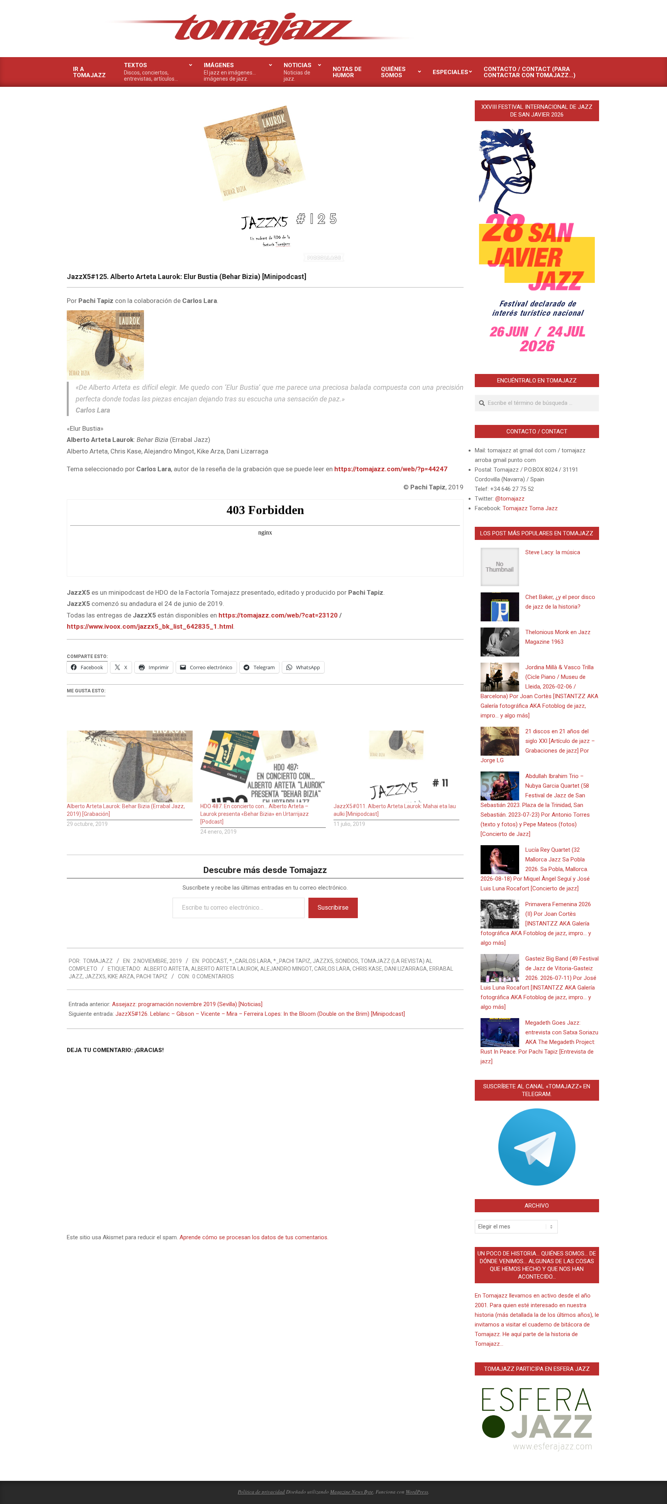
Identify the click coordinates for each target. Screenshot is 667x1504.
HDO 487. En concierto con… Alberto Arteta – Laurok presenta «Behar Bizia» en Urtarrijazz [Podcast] (254, 814)
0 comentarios (213, 976)
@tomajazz (510, 498)
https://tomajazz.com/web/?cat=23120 (278, 615)
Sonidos (346, 961)
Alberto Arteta (166, 969)
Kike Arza (121, 976)
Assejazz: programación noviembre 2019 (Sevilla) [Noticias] (187, 1004)
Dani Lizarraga (405, 969)
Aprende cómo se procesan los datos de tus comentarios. (253, 1237)
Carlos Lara (332, 969)
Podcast (214, 961)
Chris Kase (367, 969)
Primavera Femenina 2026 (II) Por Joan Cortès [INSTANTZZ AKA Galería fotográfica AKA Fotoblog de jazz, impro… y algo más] (536, 923)
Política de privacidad (261, 1491)
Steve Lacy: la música (552, 552)
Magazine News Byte (351, 1491)
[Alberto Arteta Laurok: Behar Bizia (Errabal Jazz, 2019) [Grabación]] (130, 766)
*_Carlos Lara (250, 961)
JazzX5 (323, 961)
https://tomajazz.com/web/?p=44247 (390, 469)
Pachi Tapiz (152, 976)
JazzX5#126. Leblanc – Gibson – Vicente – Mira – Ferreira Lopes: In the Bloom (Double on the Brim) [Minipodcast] (260, 1013)
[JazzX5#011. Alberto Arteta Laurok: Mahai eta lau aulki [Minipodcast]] (396, 766)
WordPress (417, 1491)
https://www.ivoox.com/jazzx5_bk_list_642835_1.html (150, 626)
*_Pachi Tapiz (291, 961)
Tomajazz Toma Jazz (530, 508)
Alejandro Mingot (286, 969)
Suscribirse (333, 907)
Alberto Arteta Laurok (224, 969)
